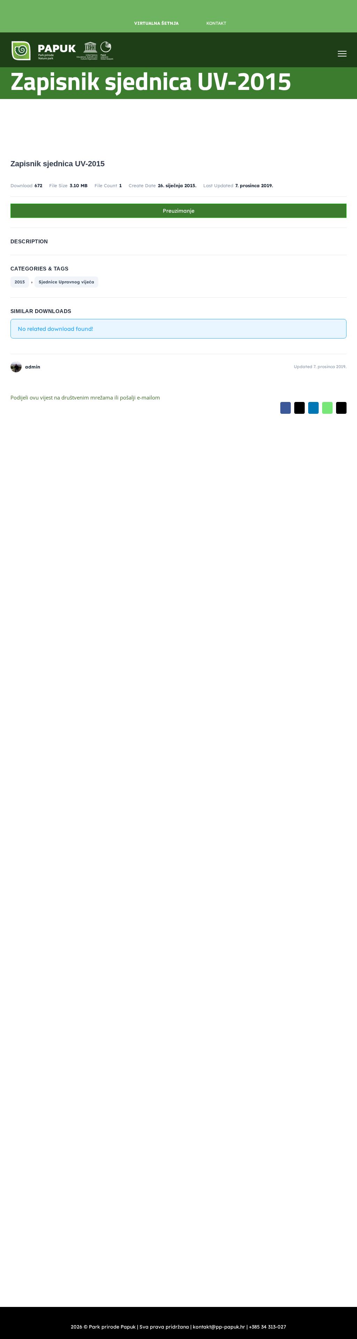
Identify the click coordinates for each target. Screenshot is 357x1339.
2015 (20, 281)
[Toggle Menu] (342, 53)
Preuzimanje (179, 210)
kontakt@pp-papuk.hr (48, 804)
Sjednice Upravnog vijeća (66, 281)
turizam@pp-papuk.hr (36, 979)
